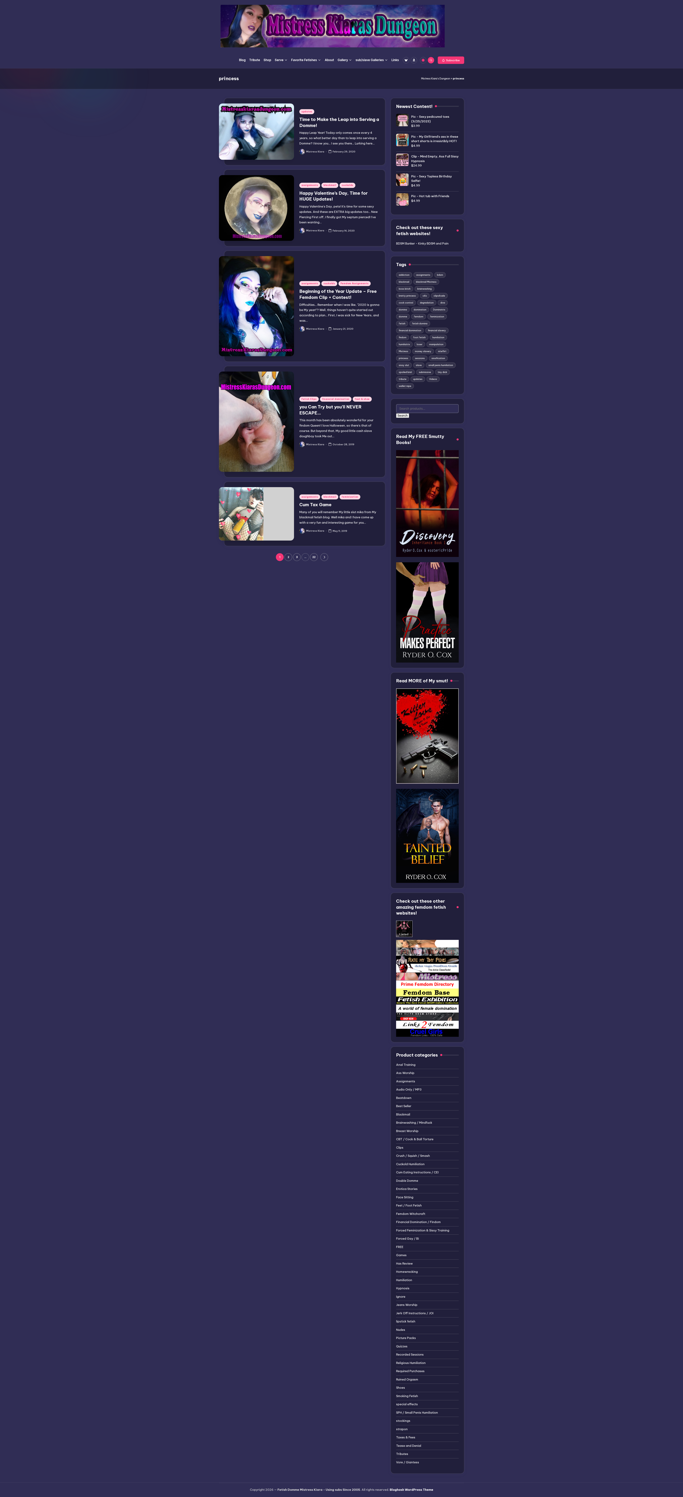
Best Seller (403, 1106)
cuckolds (347, 185)
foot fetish (419, 337)
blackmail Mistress (426, 281)
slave (419, 365)
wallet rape (405, 386)
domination (420, 309)
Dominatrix (439, 309)
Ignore (400, 1297)
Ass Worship (405, 1073)
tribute (402, 379)
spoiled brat (405, 372)
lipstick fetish (405, 1321)
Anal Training (405, 1065)
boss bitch (405, 288)
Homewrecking (407, 1272)
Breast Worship (407, 1131)
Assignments (405, 1081)
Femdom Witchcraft (410, 1214)
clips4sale (439, 295)
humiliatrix (404, 344)
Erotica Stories (407, 1189)
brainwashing (424, 288)
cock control (406, 302)
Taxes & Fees (405, 1437)
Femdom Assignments (355, 283)
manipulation (436, 344)
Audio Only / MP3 (409, 1089)
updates (306, 111)
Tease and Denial (408, 1446)
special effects (407, 1404)
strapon (402, 1429)
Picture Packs (406, 1338)
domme (403, 316)
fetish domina (419, 323)
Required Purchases (410, 1371)
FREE (399, 1247)
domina (403, 309)
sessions (420, 358)
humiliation (438, 337)
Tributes (402, 1454)
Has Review (404, 1263)
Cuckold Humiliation (410, 1164)
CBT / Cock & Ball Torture (414, 1139)
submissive (425, 372)
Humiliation (404, 1280)
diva (442, 302)
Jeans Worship (406, 1305)
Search (403, 415)
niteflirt (442, 351)
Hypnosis (402, 1288)
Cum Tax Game (315, 504)
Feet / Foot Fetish (409, 1205)
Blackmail (403, 1114)
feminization (350, 496)
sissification (438, 358)
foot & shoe (362, 399)
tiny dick (442, 372)
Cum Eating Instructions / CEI (417, 1172)
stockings (403, 1421)
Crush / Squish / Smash (413, 1156)
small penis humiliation (440, 365)
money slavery (423, 351)
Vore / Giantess (407, 1462)
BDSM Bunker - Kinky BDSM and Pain (422, 243)
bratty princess (407, 295)
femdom (418, 316)
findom (402, 337)
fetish (402, 323)
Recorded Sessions (410, 1354)
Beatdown (403, 1098)
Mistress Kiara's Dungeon (435, 78)
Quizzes (401, 1346)
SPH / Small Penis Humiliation (417, 1413)
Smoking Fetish (407, 1396)
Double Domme (407, 1181)
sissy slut (404, 365)
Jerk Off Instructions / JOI (414, 1313)
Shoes (400, 1388)
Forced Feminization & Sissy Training (422, 1230)
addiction (404, 274)
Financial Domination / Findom (418, 1222)
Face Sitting (404, 1197)
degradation (427, 302)
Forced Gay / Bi (407, 1239)
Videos (433, 379)
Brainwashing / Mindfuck (414, 1123)
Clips (399, 1148)
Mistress (403, 351)
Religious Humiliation (411, 1363)
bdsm (440, 274)
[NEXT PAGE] (324, 557)
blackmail (330, 185)
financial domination (335, 399)
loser (419, 344)
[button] (451, 60)
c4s (425, 295)
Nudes (400, 1330)
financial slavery (437, 330)
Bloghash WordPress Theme (411, 1490)
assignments (309, 185)
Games (401, 1255)
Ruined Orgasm (407, 1379)
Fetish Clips (309, 399)
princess (403, 358)
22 (314, 557)
